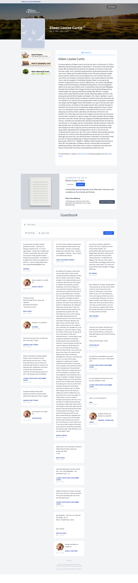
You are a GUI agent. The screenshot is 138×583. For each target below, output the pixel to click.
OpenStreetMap (71, 569)
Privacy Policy (63, 566)
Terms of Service (74, 566)
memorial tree (82, 154)
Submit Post (108, 233)
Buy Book (80, 184)
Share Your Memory (107, 202)
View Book (70, 184)
